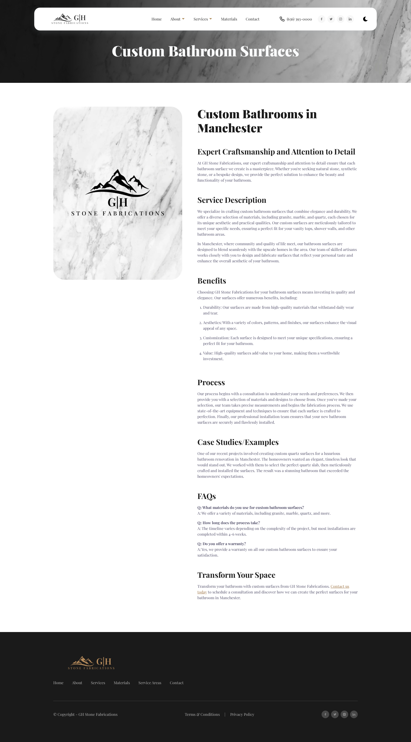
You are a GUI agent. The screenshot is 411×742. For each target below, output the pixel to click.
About (77, 682)
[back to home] (70, 19)
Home (157, 18)
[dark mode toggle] (365, 19)
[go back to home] (78, 663)
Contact (252, 18)
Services (98, 682)
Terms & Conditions (202, 714)
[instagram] (344, 714)
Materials (229, 18)
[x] (335, 714)
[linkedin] (354, 714)
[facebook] (325, 714)
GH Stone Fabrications (97, 714)
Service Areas (149, 682)
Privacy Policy (242, 714)
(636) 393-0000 (299, 18)
